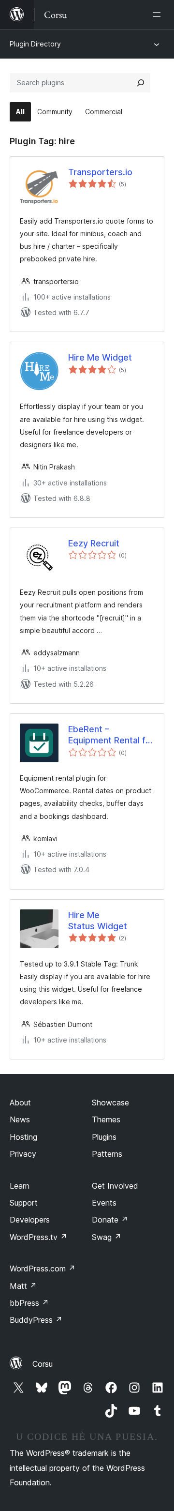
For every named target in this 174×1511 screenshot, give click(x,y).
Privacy (23, 1154)
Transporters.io (100, 172)
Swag (106, 1237)
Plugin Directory (35, 44)
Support (24, 1203)
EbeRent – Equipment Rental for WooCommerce (111, 735)
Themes (106, 1119)
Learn (19, 1186)
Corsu (42, 1364)
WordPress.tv (38, 1237)
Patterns (107, 1154)
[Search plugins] (140, 82)
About (20, 1102)
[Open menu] (158, 14)
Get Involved (115, 1186)
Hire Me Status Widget (97, 920)
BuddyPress (36, 1320)
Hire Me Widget (100, 357)
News (20, 1119)
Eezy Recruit (93, 543)
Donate (110, 1219)
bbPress (29, 1303)
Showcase (110, 1102)
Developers (30, 1219)
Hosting (23, 1137)
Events (104, 1203)
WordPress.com (42, 1268)
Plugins (104, 1137)
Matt (23, 1286)
